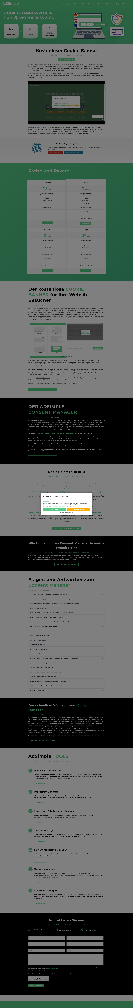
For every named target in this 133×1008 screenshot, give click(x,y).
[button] (54, 509)
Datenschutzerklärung (69, 512)
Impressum (62, 512)
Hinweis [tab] (46, 499)
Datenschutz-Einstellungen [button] (60, 506)
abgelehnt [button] (84, 504)
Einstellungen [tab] (53, 499)
